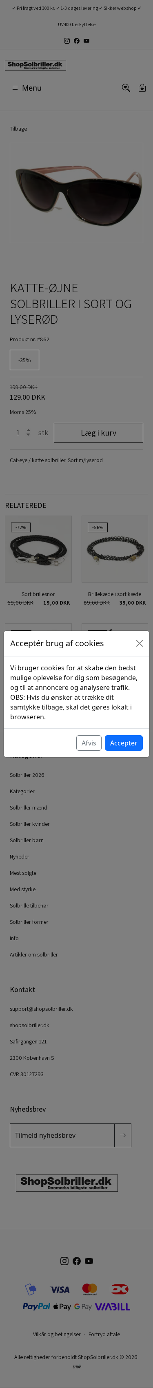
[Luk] (139, 643)
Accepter (123, 742)
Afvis (89, 742)
